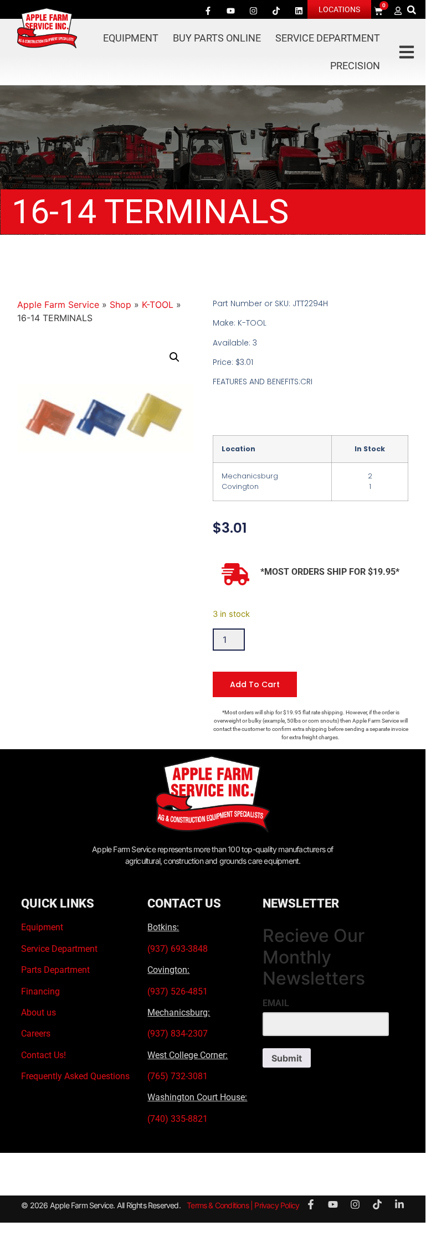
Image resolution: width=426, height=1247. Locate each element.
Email (276, 1003)
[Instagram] (253, 10)
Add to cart (255, 684)
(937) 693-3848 (177, 949)
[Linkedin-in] (399, 1204)
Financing (40, 991)
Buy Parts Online (217, 38)
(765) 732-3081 (177, 1076)
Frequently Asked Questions (75, 1076)
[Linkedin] (299, 10)
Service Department (327, 38)
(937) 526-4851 (177, 991)
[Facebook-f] (208, 10)
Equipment (130, 38)
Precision (355, 65)
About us (38, 1012)
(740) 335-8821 (178, 1119)
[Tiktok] (276, 10)
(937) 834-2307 (177, 1033)
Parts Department (55, 970)
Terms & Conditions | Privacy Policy (243, 1205)
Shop (120, 304)
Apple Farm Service (58, 304)
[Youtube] (231, 10)
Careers (35, 1033)
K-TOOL (157, 304)
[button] (411, 10)
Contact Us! (43, 1055)
